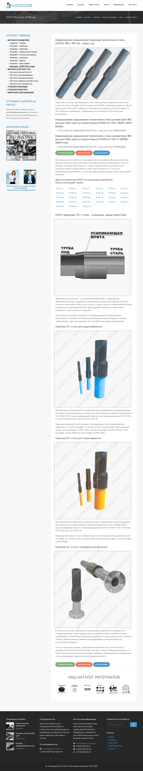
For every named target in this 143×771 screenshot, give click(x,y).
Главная (70, 5)
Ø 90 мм (124, 188)
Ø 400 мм (125, 197)
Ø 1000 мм (73, 206)
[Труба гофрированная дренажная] (61, 689)
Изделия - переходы (19, 49)
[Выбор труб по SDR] (87, 689)
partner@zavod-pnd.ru (52, 749)
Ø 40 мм (72, 188)
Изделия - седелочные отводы (23, 52)
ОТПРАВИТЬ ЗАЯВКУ (65, 153)
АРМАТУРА (112, 743)
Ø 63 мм (99, 188)
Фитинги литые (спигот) (21, 72)
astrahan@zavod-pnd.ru (86, 743)
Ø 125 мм (72, 193)
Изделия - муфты (17, 61)
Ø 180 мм (112, 193)
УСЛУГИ (111, 749)
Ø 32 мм (59, 188)
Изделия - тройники (19, 46)
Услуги (106, 5)
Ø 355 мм (112, 197)
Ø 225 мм (60, 197)
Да (133, 724)
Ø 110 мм (59, 193)
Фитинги (96, 17)
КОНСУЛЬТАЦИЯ (101, 153)
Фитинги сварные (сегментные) (24, 81)
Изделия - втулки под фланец (23, 55)
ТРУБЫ (111, 737)
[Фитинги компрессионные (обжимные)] (126, 689)
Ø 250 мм (73, 197)
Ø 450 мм (60, 202)
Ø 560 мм (86, 202)
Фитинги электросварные (21, 75)
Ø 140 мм (86, 193)
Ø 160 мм (100, 193)
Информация (119, 5)
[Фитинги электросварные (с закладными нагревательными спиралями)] (113, 689)
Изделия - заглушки (19, 58)
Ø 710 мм (112, 202)
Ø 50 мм (85, 188)
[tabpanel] (61, 689)
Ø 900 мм (60, 206)
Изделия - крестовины (20, 63)
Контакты (133, 5)
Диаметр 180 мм (131, 17)
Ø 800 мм (125, 202)
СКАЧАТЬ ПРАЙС (84, 153)
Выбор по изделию (109, 17)
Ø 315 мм (99, 197)
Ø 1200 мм (86, 206)
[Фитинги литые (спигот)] (100, 689)
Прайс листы (94, 5)
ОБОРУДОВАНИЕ (115, 746)
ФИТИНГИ (112, 740)
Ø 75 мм (111, 188)
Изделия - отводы (18, 43)
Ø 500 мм (73, 202)
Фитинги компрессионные (21, 78)
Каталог (81, 5)
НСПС (121, 17)
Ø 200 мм (125, 193)
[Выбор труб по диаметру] (74, 689)
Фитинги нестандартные (21, 84)
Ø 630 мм (100, 202)
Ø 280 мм (86, 197)
